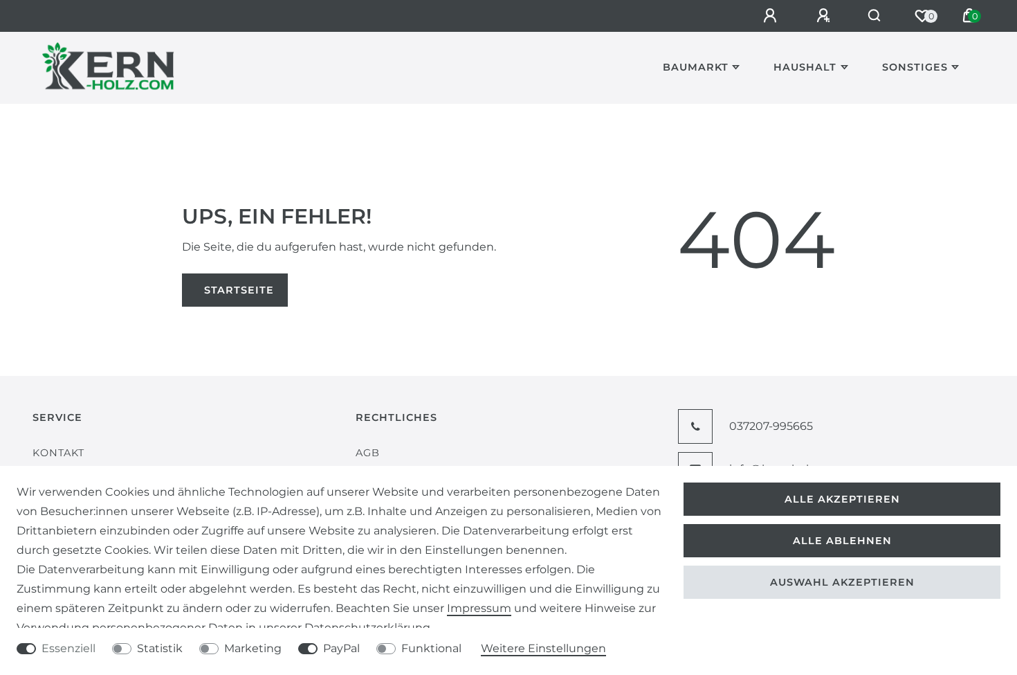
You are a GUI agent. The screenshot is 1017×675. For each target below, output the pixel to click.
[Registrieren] (825, 16)
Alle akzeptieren (842, 499)
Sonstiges (915, 67)
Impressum (479, 608)
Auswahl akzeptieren (842, 582)
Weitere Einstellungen (543, 648)
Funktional (431, 648)
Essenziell (68, 648)
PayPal (341, 648)
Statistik (160, 648)
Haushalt (804, 67)
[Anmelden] (772, 16)
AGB (368, 453)
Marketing (253, 648)
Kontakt (58, 453)
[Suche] (875, 16)
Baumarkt (696, 67)
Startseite (239, 290)
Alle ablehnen (842, 540)
